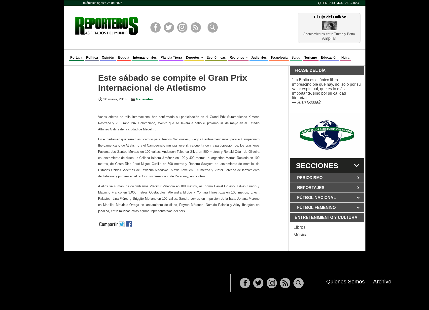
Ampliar (329, 38)
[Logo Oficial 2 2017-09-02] (327, 135)
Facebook (155, 27)
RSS (196, 27)
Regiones (237, 57)
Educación (329, 57)
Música (300, 234)
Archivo (352, 3)
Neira (345, 57)
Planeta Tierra (171, 57)
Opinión (108, 57)
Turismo (310, 57)
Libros (299, 227)
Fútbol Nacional (316, 197)
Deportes (193, 57)
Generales (144, 99)
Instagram (182, 27)
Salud (295, 57)
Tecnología (279, 57)
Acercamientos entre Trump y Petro (329, 34)
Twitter (169, 27)
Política (92, 57)
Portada (76, 57)
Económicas (216, 57)
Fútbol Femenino (316, 207)
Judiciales (259, 57)
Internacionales (145, 57)
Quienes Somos (330, 3)
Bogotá (123, 57)
